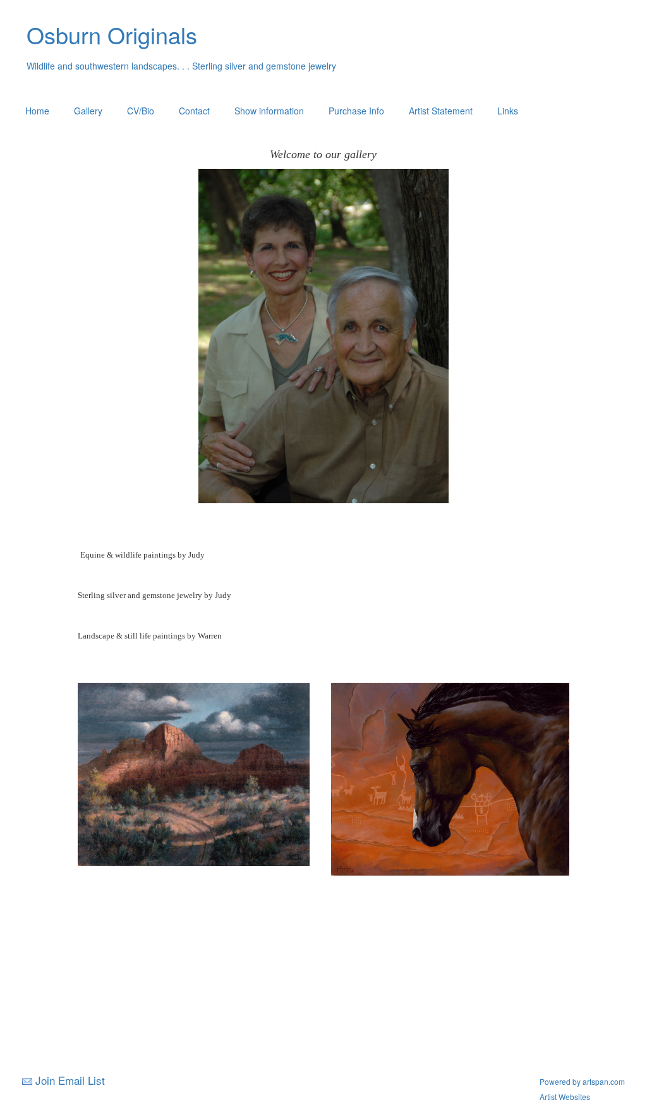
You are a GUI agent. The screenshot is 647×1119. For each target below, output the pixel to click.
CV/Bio (140, 110)
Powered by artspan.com (582, 1081)
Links (507, 110)
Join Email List (70, 1080)
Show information (269, 110)
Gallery (88, 110)
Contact (194, 110)
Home (37, 110)
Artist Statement (441, 110)
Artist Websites (565, 1096)
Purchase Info (356, 110)
